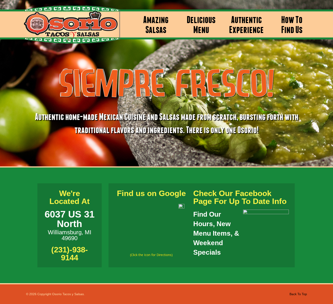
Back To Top (298, 294)
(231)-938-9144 (69, 253)
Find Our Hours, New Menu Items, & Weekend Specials (216, 233)
